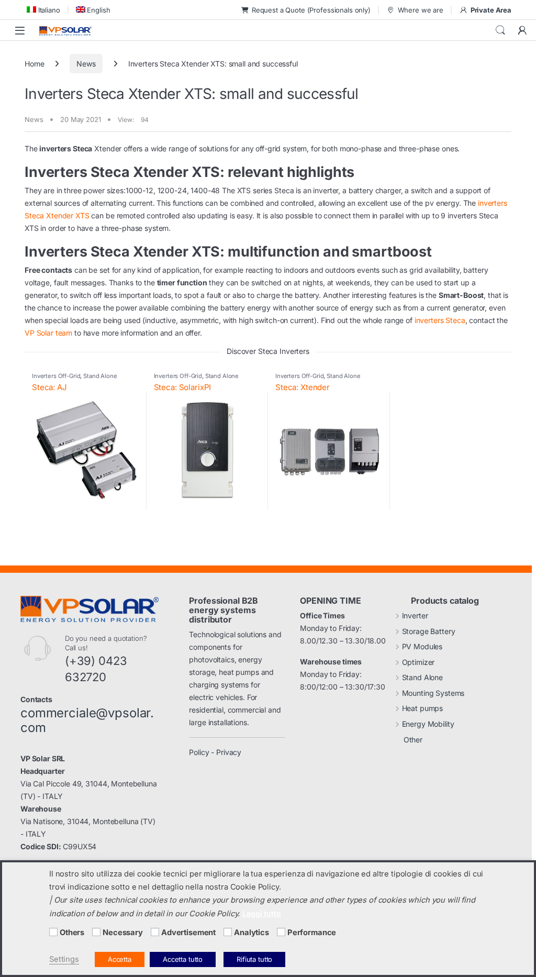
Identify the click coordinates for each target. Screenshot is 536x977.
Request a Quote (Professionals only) (311, 10)
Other (413, 739)
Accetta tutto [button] (183, 959)
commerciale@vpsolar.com (87, 720)
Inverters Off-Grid (56, 376)
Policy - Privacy (215, 752)
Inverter (415, 615)
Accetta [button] (119, 959)
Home (34, 63)
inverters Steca (440, 320)
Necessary (123, 932)
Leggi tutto (261, 913)
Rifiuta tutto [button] (254, 959)
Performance (311, 932)
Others (72, 932)
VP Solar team (48, 332)
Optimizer (418, 662)
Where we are (420, 10)
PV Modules (422, 646)
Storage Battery (428, 631)
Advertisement (188, 932)
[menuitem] (42, 9)
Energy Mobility (428, 723)
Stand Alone (100, 376)
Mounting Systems (433, 693)
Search (500, 30)
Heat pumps (422, 708)
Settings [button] (64, 959)
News (85, 63)
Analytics (251, 932)
